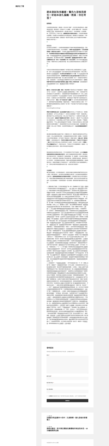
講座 (48, 122)
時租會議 (55, 55)
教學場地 (49, 23)
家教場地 (59, 265)
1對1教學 (76, 194)
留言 (48, 355)
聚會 (82, 47)
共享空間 (49, 84)
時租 (72, 53)
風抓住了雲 (19, 6)
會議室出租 (72, 215)
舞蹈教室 (62, 84)
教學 (56, 229)
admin (59, 333)
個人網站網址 (50, 389)
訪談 (85, 202)
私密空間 (50, 29)
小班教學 (63, 55)
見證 (70, 55)
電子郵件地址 (50, 382)
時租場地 (53, 194)
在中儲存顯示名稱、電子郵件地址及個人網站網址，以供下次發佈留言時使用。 (67, 396)
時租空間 (80, 188)
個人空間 (51, 31)
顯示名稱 (49, 376)
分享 (73, 76)
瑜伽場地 (62, 211)
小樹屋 (67, 51)
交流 (74, 192)
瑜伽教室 (74, 57)
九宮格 (84, 70)
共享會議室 (57, 72)
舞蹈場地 (85, 59)
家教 (86, 104)
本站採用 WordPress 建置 (53, 442)
